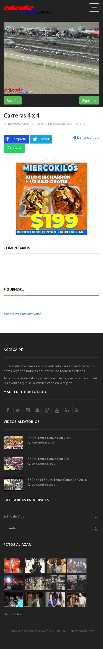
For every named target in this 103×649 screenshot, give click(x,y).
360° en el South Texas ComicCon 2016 (57, 480)
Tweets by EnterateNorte (22, 313)
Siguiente (89, 100)
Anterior (13, 100)
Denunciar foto (87, 137)
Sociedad (50, 528)
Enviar (17, 148)
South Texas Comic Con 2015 (49, 438)
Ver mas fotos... (13, 614)
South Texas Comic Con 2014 (49, 459)
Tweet (44, 139)
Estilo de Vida (50, 516)
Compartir (18, 139)
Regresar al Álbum (18, 123)
